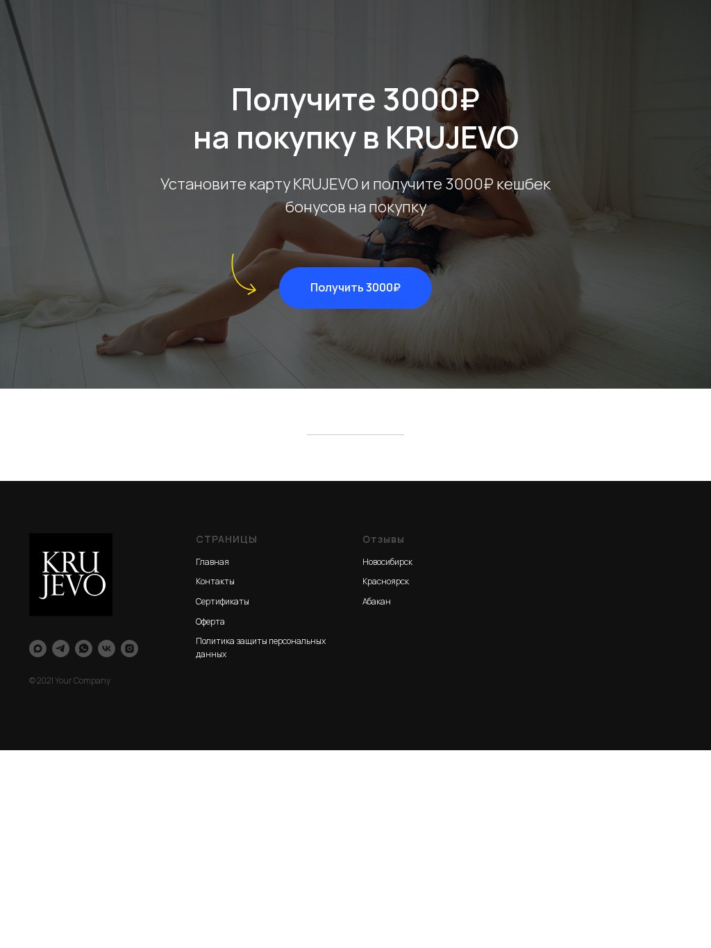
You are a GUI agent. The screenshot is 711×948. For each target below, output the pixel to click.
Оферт (208, 621)
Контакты (215, 581)
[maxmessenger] (38, 648)
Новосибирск (387, 562)
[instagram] (129, 648)
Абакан (376, 601)
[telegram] (60, 648)
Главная (212, 562)
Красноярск (385, 581)
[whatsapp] (83, 648)
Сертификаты (222, 601)
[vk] (106, 648)
